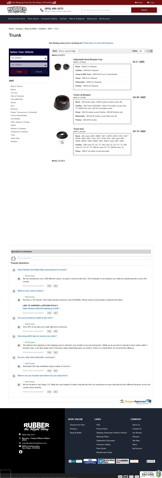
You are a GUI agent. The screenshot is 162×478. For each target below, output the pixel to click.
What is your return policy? (31, 291)
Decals (13, 102)
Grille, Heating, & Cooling (20, 122)
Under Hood (15, 138)
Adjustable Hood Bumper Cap (87, 59)
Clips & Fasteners (17, 96)
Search (39, 72)
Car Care (14, 93)
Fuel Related (15, 119)
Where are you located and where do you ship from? (43, 376)
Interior (13, 125)
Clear (19, 72)
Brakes (13, 90)
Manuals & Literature (18, 128)
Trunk (13, 135)
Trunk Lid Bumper (82, 95)
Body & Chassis (17, 86)
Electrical (14, 109)
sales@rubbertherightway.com (34, 443)
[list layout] (151, 51)
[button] (119, 10)
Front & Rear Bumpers (19, 115)
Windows (14, 141)
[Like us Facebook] (21, 452)
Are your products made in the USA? (35, 318)
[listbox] (28, 58)
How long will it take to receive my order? (37, 336)
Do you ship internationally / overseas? (36, 357)
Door (12, 106)
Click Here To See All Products (98, 43)
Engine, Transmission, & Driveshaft (24, 112)
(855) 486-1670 (28, 435)
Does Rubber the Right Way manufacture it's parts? (42, 270)
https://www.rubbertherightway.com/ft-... (41, 308)
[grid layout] (147, 51)
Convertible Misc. (17, 99)
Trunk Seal (78, 129)
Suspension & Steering (19, 132)
